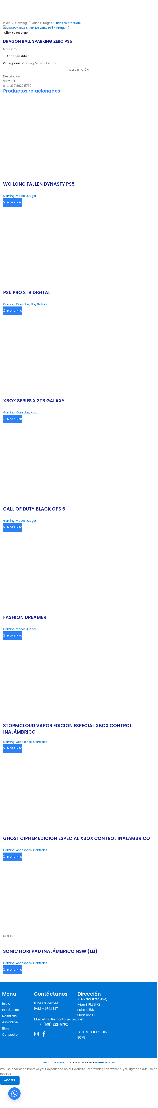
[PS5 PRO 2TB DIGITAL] (39, 243)
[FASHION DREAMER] (39, 568)
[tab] (79, 69)
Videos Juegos (41, 23)
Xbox (34, 412)
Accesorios (24, 742)
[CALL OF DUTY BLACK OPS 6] (39, 459)
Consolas (22, 304)
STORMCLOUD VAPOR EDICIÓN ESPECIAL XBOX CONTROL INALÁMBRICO (67, 728)
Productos (10, 1009)
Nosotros (9, 1016)
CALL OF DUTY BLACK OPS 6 (34, 509)
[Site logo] (25, 5)
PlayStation (39, 304)
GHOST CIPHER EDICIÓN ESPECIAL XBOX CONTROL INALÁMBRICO (76, 838)
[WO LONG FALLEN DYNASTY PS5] (39, 134)
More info (14, 202)
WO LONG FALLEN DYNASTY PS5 (38, 184)
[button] (14, 1093)
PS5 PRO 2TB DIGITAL (26, 292)
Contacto (10, 1034)
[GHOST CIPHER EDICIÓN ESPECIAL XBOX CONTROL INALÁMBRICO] (39, 789)
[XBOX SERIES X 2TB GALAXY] (39, 351)
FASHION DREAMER (24, 617)
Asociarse (10, 1022)
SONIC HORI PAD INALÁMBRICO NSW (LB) (50, 951)
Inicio (6, 23)
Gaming (21, 23)
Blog (5, 1028)
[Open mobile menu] (153, 6)
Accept (9, 1080)
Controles (40, 742)
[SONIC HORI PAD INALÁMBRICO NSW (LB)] (39, 897)
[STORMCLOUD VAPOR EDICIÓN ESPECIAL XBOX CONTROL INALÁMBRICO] (39, 676)
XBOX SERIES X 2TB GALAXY (34, 401)
